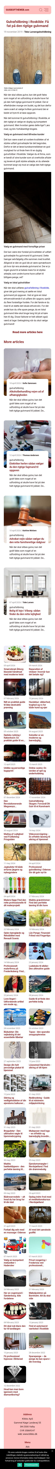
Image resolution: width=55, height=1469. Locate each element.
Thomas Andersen (31, 455)
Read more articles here (28, 332)
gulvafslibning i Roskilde (36, 288)
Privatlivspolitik (31, 1465)
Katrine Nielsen (30, 530)
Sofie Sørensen (29, 383)
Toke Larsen (30, 32)
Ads (27, 1446)
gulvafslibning (44, 32)
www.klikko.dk (30, 1434)
